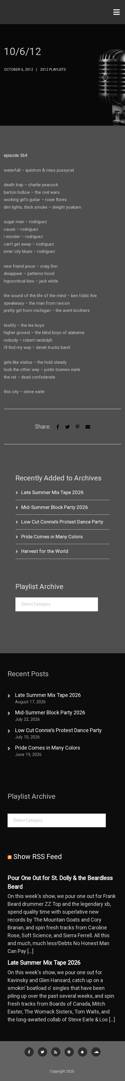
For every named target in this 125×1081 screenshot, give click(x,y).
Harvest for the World (44, 551)
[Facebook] (29, 1052)
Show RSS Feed (37, 857)
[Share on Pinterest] (77, 426)
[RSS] (55, 1052)
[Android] (82, 1052)
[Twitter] (67, 426)
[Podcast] (69, 1052)
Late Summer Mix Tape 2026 (52, 492)
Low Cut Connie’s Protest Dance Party (62, 522)
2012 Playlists (53, 70)
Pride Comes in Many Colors (52, 536)
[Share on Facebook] (58, 426)
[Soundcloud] (96, 1052)
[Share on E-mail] (87, 426)
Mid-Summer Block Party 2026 (54, 507)
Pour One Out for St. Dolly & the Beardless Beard (60, 882)
